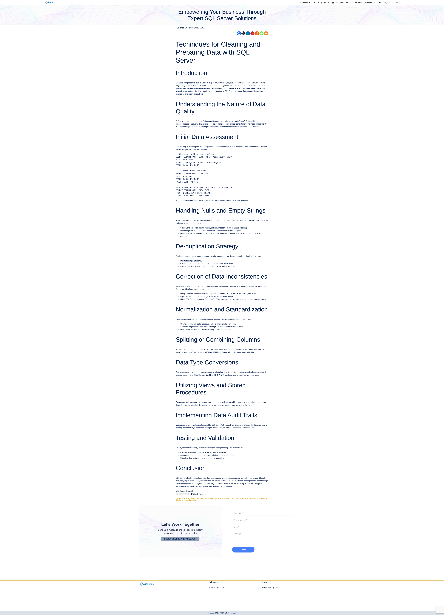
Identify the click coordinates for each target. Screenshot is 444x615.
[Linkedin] (248, 33)
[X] (243, 33)
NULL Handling (262, 498)
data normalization (202, 498)
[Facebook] (239, 33)
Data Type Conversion (238, 498)
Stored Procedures (190, 500)
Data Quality (226, 498)
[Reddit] (257, 33)
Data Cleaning (190, 498)
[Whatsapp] (261, 33)
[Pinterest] (252, 33)
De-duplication (251, 498)
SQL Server (179, 500)
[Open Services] (309, 2)
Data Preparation (215, 498)
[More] (266, 33)
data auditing (180, 498)
